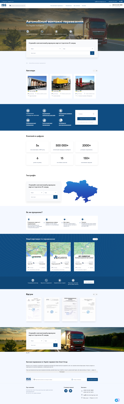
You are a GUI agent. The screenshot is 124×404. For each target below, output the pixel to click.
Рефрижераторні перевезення (31, 124)
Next (98, 87)
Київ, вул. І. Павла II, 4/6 (90, 398)
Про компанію (77, 5)
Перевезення (69, 5)
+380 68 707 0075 (88, 392)
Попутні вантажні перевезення (47, 124)
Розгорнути (62, 371)
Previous (25, 87)
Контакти (84, 5)
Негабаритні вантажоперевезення (65, 124)
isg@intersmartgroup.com (90, 395)
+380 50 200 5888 (117, 5)
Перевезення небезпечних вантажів (48, 114)
